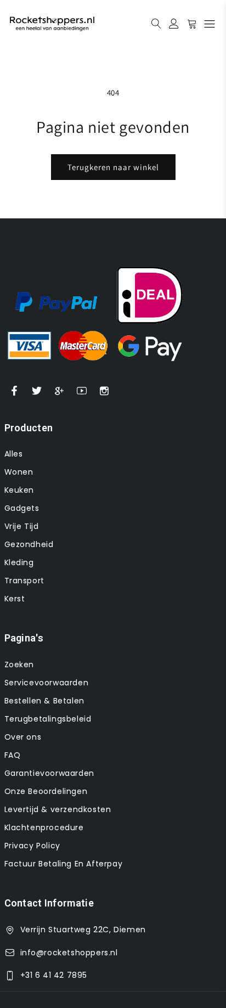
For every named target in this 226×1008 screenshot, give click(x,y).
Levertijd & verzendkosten (57, 809)
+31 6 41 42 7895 (54, 975)
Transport (24, 580)
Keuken (19, 490)
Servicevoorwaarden (46, 682)
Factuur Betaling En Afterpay (63, 863)
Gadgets (21, 508)
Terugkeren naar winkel (113, 167)
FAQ (12, 755)
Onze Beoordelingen (46, 791)
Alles (13, 453)
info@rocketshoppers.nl (69, 952)
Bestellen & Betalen (44, 700)
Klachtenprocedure (44, 827)
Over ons (23, 736)
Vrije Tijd (21, 526)
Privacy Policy (32, 845)
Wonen (18, 471)
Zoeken (19, 664)
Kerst (14, 598)
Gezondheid (29, 544)
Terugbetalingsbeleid (48, 718)
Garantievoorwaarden (49, 773)
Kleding (19, 562)
